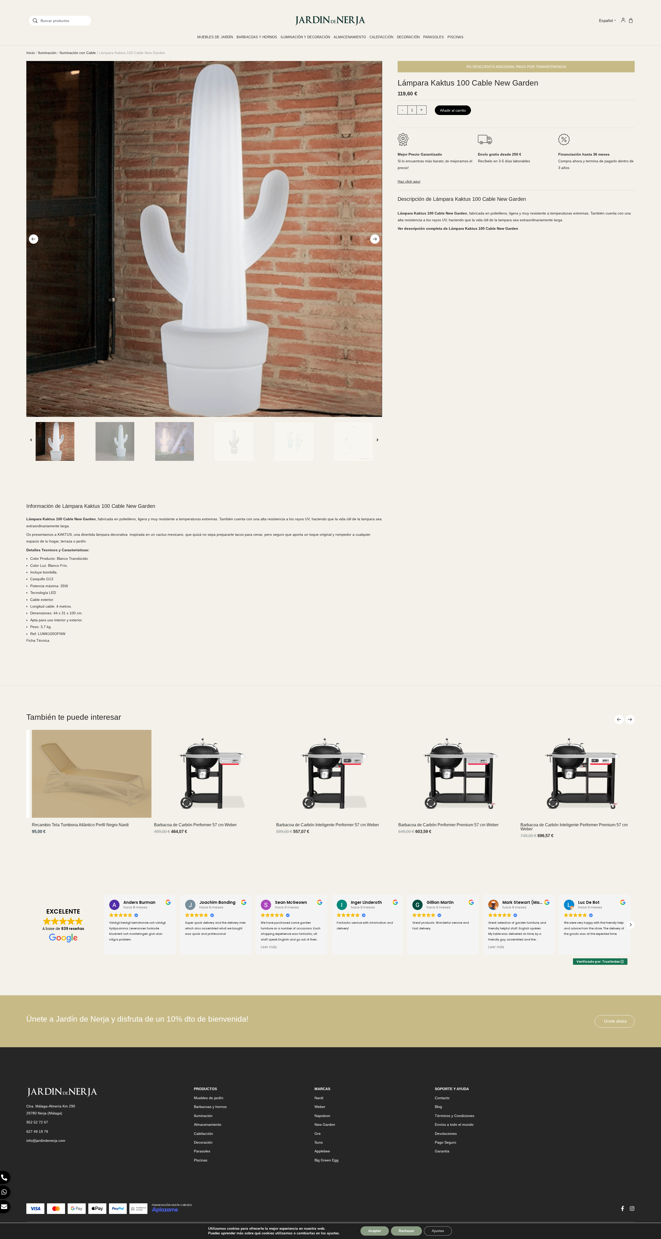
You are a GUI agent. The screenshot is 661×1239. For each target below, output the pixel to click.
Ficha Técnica (37, 640)
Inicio (30, 53)
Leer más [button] (193, 947)
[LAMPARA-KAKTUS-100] (204, 239)
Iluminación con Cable (78, 53)
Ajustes (438, 1230)
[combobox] (60, 21)
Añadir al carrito (453, 110)
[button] (33, 239)
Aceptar (374, 1230)
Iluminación (47, 53)
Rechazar (406, 1230)
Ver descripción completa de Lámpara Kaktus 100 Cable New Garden (458, 228)
